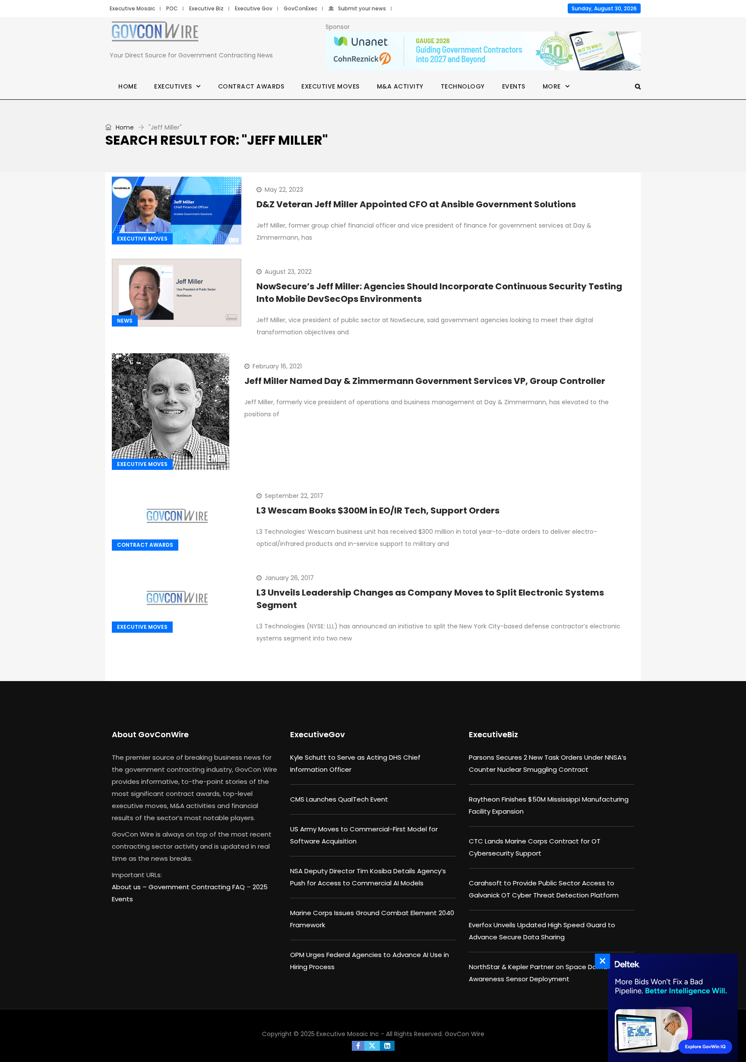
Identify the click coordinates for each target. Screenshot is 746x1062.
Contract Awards (251, 86)
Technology (463, 86)
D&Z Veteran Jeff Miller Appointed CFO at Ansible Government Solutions (416, 204)
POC (172, 8)
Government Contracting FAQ (198, 886)
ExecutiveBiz (493, 734)
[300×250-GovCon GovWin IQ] (670, 1008)
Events (513, 86)
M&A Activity (400, 86)
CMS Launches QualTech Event (339, 799)
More (552, 86)
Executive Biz (206, 8)
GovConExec (300, 8)
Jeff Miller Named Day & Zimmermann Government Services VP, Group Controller (424, 381)
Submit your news (362, 8)
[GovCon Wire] (155, 33)
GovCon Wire (464, 1034)
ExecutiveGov (317, 734)
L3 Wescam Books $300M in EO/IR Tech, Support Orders (377, 510)
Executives (173, 86)
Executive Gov (253, 8)
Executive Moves (330, 86)
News (125, 320)
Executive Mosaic (132, 8)
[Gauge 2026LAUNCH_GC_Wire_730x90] (483, 51)
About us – (130, 886)
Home (127, 86)
